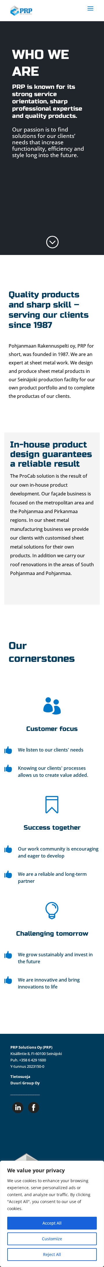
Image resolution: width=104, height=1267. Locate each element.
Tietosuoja (20, 1076)
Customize (52, 1238)
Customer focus (52, 729)
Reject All (52, 1254)
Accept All (52, 1223)
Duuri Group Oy (25, 1083)
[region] (52, 1214)
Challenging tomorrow (52, 933)
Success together (52, 827)
